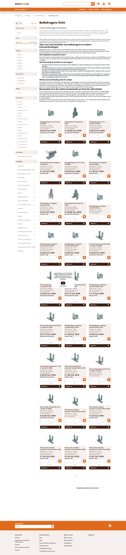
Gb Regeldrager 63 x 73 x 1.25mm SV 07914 (97, 123)
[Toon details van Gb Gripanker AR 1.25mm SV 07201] (75, 113)
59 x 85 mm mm (22, 133)
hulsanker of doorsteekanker (83, 74)
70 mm (20, 54)
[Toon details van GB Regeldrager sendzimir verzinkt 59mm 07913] (99, 276)
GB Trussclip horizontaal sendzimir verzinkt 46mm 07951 (75, 367)
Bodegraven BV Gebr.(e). (25, 156)
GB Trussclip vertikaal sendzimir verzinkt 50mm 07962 (50, 448)
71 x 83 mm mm (22, 141)
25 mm (20, 102)
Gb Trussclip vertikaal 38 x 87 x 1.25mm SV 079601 (50, 408)
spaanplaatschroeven (81, 68)
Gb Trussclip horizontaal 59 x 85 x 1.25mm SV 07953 (50, 326)
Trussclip (20, 83)
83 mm (20, 63)
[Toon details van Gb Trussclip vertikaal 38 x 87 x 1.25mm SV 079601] (50, 398)
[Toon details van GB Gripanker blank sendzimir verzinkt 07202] (50, 153)
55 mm (20, 127)
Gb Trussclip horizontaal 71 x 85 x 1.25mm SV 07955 (50, 367)
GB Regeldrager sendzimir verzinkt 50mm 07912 (97, 326)
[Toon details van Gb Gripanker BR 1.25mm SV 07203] (75, 194)
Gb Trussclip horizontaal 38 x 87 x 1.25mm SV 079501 (99, 245)
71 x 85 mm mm (22, 144)
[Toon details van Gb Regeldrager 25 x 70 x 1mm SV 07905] (50, 113)
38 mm (20, 107)
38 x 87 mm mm (22, 110)
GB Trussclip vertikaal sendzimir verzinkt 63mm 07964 (75, 448)
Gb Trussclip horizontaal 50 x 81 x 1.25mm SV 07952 (50, 285)
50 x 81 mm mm (22, 124)
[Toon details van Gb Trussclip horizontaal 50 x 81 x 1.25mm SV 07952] (50, 276)
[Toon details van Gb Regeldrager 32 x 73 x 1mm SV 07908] (75, 153)
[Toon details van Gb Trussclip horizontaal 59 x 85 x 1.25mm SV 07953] (50, 316)
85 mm (20, 66)
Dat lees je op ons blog (52, 91)
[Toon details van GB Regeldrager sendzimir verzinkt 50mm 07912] (99, 316)
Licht (19, 92)
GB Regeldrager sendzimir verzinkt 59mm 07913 (97, 285)
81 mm (20, 60)
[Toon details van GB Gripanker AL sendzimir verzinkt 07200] (99, 153)
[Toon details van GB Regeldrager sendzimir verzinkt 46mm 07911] (75, 235)
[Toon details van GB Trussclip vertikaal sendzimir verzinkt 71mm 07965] (99, 439)
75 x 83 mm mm (22, 147)
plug (97, 71)
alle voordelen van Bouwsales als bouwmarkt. (85, 91)
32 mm (20, 104)
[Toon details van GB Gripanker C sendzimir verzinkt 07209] (50, 194)
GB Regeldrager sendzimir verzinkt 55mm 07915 (73, 326)
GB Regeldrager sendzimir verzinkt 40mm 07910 (48, 245)
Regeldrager (21, 81)
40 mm (20, 113)
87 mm (20, 69)
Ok (63, 283)
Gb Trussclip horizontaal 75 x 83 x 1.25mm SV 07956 (99, 370)
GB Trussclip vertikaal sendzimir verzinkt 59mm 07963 (99, 408)
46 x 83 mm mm (22, 119)
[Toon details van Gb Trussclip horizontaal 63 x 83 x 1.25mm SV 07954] (75, 276)
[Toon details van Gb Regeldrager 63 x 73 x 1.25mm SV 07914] (99, 113)
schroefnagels (64, 64)
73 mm (20, 57)
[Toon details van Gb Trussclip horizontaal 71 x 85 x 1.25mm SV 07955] (50, 357)
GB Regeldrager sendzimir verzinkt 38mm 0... (97, 207)
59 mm (20, 130)
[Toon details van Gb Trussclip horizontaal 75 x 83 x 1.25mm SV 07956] (99, 360)
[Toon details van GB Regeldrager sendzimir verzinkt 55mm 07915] (75, 316)
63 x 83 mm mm (22, 139)
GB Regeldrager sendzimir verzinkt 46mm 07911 (73, 245)
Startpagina (18, 15)
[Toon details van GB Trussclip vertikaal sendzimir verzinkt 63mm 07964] (75, 439)
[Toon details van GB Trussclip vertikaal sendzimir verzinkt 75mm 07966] (50, 479)
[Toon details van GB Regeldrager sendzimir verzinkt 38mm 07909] (99, 197)
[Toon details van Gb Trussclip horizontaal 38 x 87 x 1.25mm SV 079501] (99, 235)
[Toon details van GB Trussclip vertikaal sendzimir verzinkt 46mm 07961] (75, 401)
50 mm (20, 121)
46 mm (20, 116)
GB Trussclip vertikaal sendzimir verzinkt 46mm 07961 (75, 410)
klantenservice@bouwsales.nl (82, 41)
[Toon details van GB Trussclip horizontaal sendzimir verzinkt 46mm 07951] (75, 357)
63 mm (20, 136)
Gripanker (21, 78)
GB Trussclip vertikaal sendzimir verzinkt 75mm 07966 (50, 489)
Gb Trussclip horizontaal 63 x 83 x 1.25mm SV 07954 (75, 285)
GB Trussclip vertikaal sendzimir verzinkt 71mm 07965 (99, 448)
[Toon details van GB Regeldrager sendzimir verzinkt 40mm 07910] (50, 235)
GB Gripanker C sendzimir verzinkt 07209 (48, 204)
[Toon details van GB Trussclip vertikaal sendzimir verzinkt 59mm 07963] (99, 398)
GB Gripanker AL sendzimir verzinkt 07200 (98, 163)
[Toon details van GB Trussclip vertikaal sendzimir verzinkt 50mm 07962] (50, 439)
